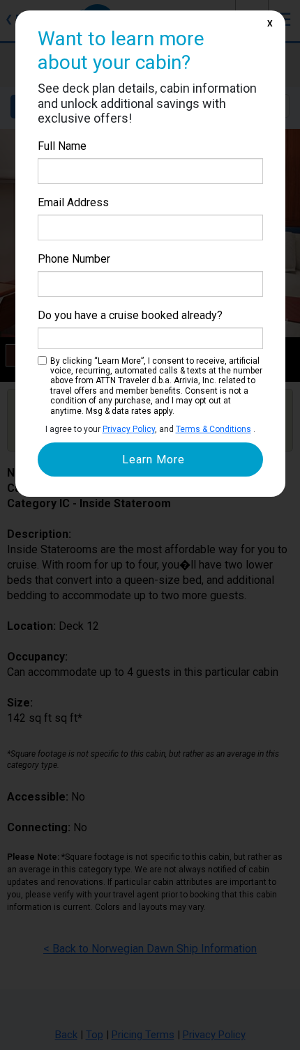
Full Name (62, 146)
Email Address (73, 202)
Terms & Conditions (213, 429)
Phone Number (74, 258)
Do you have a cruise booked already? (130, 315)
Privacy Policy (129, 429)
